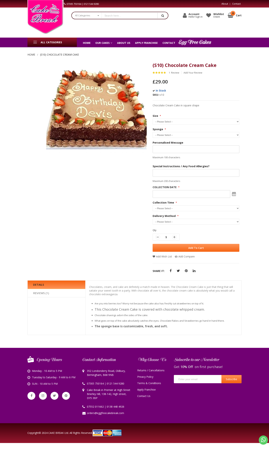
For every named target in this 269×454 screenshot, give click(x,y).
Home (31, 54)
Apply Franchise (146, 389)
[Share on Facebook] (170, 271)
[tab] (56, 285)
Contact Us (143, 396)
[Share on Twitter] (178, 271)
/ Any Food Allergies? (181, 166)
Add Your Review (193, 72)
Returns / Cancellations (151, 370)
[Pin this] (186, 271)
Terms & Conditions (149, 383)
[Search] (162, 15)
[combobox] (129, 15)
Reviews (40, 293)
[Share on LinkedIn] (194, 271)
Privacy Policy (145, 376)
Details (38, 284)
